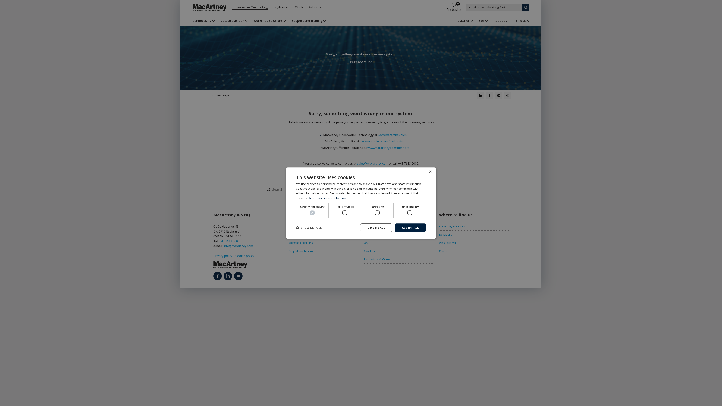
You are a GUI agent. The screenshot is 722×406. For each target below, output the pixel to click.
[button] (309, 228)
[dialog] (361, 203)
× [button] (430, 171)
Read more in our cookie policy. (328, 198)
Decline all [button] (376, 227)
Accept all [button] (410, 227)
